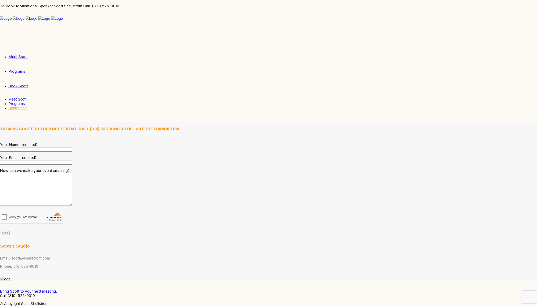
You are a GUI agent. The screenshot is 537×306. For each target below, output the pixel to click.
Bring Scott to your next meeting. (28, 291)
